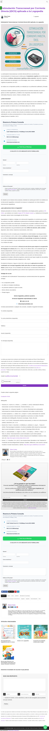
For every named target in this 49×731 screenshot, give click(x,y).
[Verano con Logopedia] (24, 625)
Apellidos (18, 556)
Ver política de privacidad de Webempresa (37, 365)
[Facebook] (2, 459)
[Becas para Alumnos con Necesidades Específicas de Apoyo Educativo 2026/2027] (8, 646)
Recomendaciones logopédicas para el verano (8, 641)
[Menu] (1, 1)
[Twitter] (5, 459)
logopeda (22, 598)
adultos (8, 595)
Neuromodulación (34, 598)
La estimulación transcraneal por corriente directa (11, 598)
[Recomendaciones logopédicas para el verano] (8, 625)
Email (25, 495)
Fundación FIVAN (5, 396)
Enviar (5, 194)
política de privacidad (32, 507)
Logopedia (36, 16)
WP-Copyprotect (15, 730)
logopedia (27, 598)
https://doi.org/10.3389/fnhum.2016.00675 (34, 444)
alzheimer (17, 595)
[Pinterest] (7, 459)
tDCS (40, 598)
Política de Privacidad (8, 186)
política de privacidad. (11, 189)
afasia (12, 595)
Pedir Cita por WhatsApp (26, 146)
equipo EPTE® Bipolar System (26, 213)
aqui (25, 505)
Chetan (9, 730)
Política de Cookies (41, 728)
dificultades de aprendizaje (25, 595)
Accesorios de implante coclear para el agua (39, 641)
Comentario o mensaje (8, 174)
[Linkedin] (4, 459)
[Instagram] (9, 459)
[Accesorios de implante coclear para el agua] (41, 625)
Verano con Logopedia (23, 640)
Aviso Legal (27, 728)
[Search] (47, 1)
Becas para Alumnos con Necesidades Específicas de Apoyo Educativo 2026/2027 (8, 663)
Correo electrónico (7, 167)
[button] (45, 727)
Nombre (4, 556)
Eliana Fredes (7, 16)
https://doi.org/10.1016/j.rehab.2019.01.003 (18, 438)
